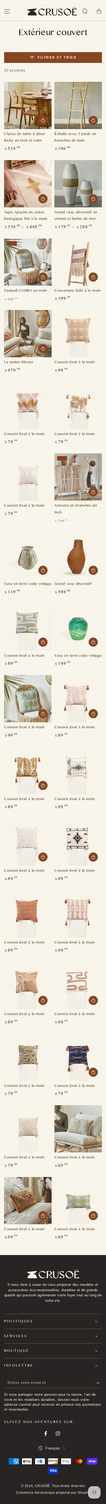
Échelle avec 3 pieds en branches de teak (75, 138)
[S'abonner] (99, 1383)
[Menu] (7, 11)
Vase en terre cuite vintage (27, 584)
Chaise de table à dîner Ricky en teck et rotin (24, 138)
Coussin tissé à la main (74, 362)
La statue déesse (18, 362)
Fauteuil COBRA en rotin (25, 291)
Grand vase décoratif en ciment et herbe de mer (75, 216)
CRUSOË (42, 1486)
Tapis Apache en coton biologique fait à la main (25, 216)
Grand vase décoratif (73, 584)
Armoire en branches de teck (75, 510)
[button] (85, 11)
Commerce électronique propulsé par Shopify (53, 1493)
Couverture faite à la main (77, 291)
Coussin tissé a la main (24, 656)
